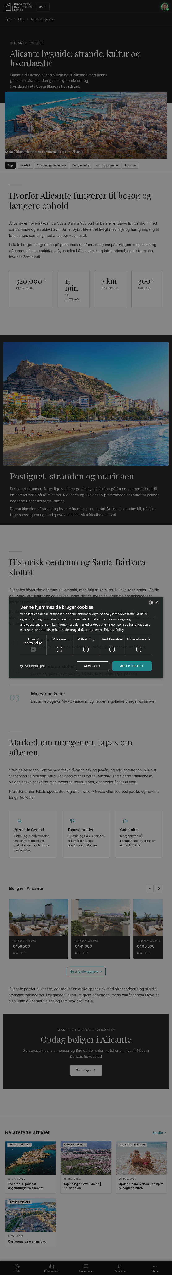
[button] (32, 666)
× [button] (156, 602)
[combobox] (151, 602)
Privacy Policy (114, 629)
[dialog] (86, 637)
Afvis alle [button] (92, 666)
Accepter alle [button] (132, 666)
